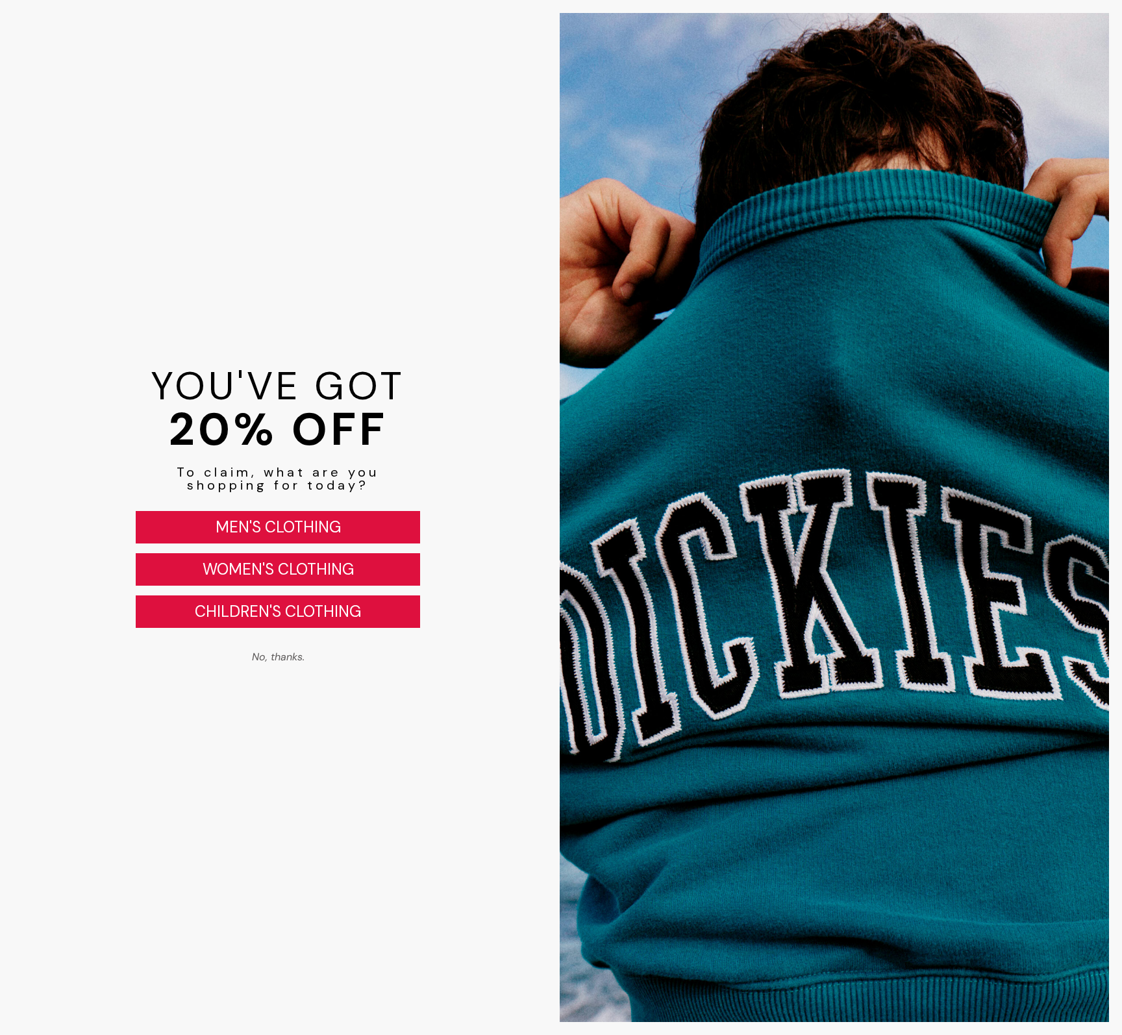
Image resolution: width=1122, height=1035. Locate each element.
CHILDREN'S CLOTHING (278, 611)
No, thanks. (278, 657)
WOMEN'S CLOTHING (278, 569)
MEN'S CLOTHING (278, 527)
